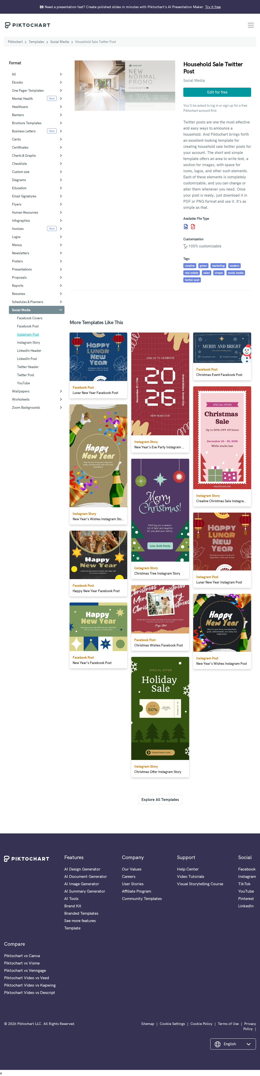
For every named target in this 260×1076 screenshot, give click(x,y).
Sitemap (147, 1023)
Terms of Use (228, 1023)
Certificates (20, 147)
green (203, 265)
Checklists (19, 164)
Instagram (247, 876)
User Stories (132, 883)
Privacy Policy (249, 1026)
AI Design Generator (82, 869)
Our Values (131, 869)
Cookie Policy (201, 1023)
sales (206, 273)
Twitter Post (25, 375)
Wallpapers (20, 391)
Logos (16, 237)
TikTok (244, 883)
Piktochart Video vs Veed (26, 977)
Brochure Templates (26, 123)
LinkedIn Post (27, 359)
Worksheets (20, 399)
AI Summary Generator (84, 891)
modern (234, 265)
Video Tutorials (190, 876)
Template (72, 927)
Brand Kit (72, 905)
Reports (17, 285)
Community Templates (142, 898)
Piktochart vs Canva (22, 955)
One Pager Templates (28, 90)
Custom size (20, 172)
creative (190, 265)
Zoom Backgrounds (26, 407)
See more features (80, 920)
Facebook (247, 869)
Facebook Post (28, 326)
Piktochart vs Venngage (25, 970)
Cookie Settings (172, 1023)
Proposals (19, 277)
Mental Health (22, 99)
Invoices (18, 229)
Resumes (18, 294)
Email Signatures (24, 196)
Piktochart (15, 42)
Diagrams (19, 180)
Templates (36, 42)
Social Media (59, 42)
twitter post (192, 280)
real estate (191, 273)
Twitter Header (28, 367)
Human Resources (25, 212)
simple (219, 273)
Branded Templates (81, 913)
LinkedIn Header (29, 351)
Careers (128, 876)
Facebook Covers (29, 318)
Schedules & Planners (27, 302)
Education (19, 188)
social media (235, 273)
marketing (218, 265)
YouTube (23, 383)
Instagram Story (28, 342)
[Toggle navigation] (251, 25)
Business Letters (24, 131)
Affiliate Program (136, 891)
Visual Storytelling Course (200, 883)
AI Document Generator (85, 876)
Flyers (16, 204)
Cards (16, 139)
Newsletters (20, 253)
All (14, 74)
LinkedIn (246, 905)
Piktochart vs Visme (22, 963)
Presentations (22, 269)
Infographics (21, 220)
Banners (18, 115)
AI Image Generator (81, 883)
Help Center (188, 869)
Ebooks (17, 82)
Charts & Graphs (24, 155)
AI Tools (71, 898)
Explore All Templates (160, 799)
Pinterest (246, 898)
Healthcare (20, 107)
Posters (17, 261)
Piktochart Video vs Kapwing (30, 985)
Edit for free (217, 92)
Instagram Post (28, 334)
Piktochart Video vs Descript (29, 992)
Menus (17, 245)
